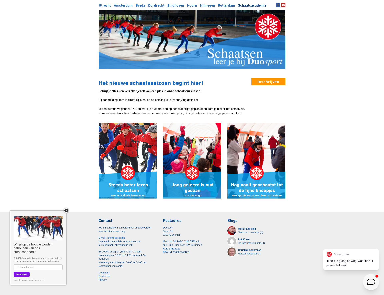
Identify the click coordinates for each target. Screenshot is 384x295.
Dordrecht (156, 5)
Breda (140, 5)
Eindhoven (175, 5)
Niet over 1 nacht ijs (248, 232)
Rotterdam (226, 5)
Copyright (104, 272)
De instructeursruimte (249, 243)
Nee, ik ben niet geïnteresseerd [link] (29, 280)
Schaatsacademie (252, 5)
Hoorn (192, 5)
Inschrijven (268, 81)
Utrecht (105, 5)
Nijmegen (207, 5)
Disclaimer (104, 276)
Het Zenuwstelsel (247, 253)
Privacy (103, 279)
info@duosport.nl (116, 237)
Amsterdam (123, 5)
